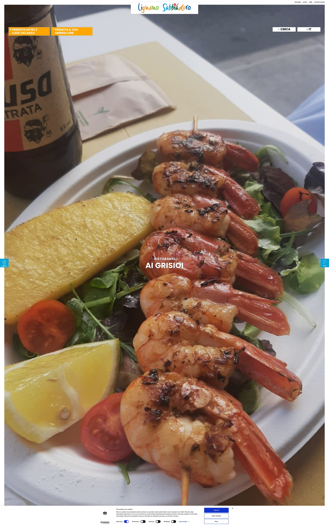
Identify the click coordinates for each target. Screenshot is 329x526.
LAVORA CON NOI (319, 2)
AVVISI (305, 2)
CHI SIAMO (297, 2)
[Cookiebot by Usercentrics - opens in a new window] (105, 522)
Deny (216, 521)
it (310, 29)
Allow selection (216, 516)
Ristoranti (164, 259)
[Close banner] (232, 508)
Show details (183, 521)
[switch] (143, 521)
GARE (310, 2)
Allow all (216, 510)
